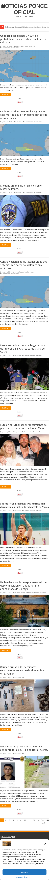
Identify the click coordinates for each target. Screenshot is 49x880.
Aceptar (24, 872)
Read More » (6, 95)
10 (25, 820)
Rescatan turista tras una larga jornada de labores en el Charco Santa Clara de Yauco (23, 349)
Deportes (17, 432)
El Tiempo (18, 122)
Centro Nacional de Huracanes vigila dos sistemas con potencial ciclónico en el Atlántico (23, 265)
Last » (44, 823)
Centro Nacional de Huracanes (25, 46)
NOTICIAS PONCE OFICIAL (24, 9)
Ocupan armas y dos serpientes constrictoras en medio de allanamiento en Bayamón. (23, 670)
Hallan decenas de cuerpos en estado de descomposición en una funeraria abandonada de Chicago (23, 585)
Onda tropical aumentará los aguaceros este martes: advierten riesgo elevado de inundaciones (23, 115)
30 (34, 820)
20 (29, 820)
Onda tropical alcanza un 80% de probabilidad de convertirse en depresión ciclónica (24, 39)
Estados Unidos (19, 593)
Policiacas (18, 193)
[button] (45, 843)
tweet (19, 99)
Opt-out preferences (23, 877)
